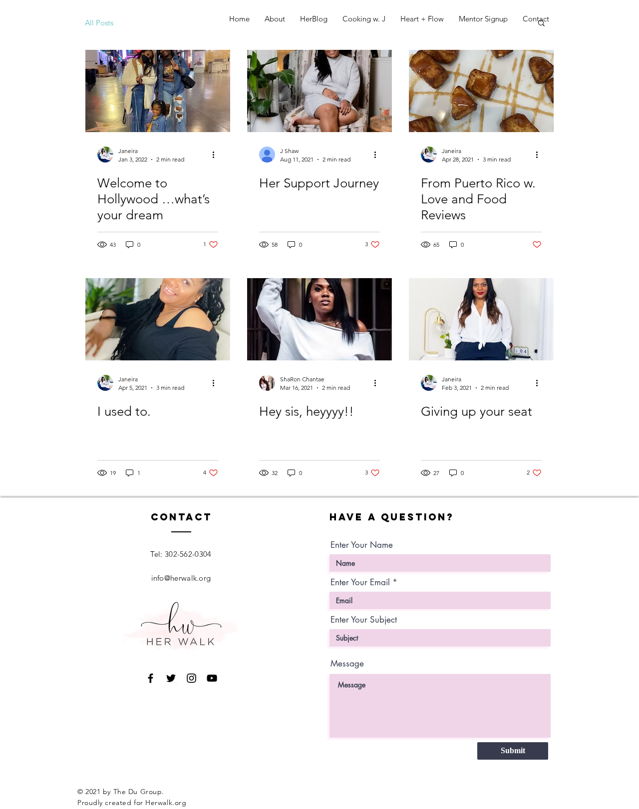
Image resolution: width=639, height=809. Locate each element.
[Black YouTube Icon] (212, 678)
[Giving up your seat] (481, 319)
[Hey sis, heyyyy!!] (319, 319)
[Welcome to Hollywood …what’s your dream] (157, 91)
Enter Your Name (361, 545)
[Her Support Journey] (319, 91)
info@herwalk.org (181, 578)
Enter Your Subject (363, 620)
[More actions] (217, 155)
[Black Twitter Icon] (171, 678)
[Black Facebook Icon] (150, 678)
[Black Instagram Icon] (191, 678)
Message (347, 663)
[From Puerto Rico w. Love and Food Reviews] (481, 91)
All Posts (99, 22)
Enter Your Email (360, 582)
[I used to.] (157, 319)
